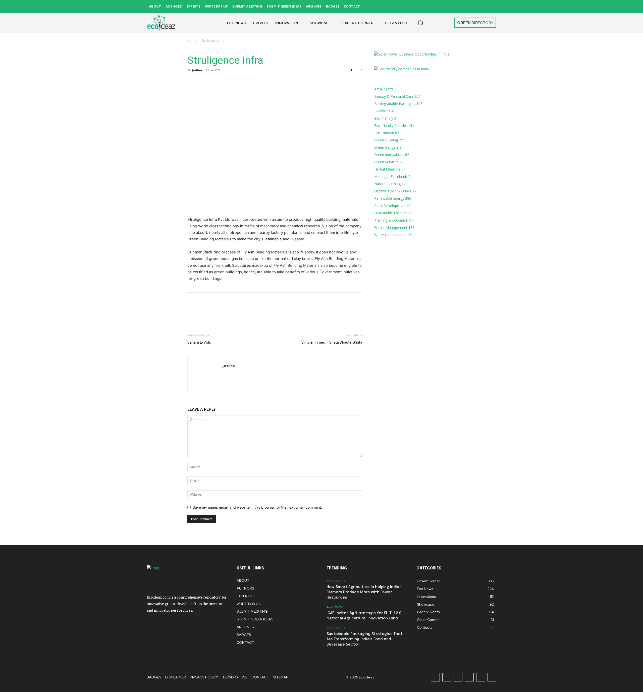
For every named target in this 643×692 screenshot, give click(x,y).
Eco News (335, 606)
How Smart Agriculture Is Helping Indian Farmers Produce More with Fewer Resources (364, 592)
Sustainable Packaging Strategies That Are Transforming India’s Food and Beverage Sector (365, 639)
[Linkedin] (458, 6)
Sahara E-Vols (199, 342)
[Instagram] (446, 6)
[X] (480, 6)
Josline (197, 70)
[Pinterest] (469, 6)
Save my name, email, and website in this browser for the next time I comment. (257, 507)
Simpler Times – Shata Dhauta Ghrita (331, 342)
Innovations (336, 580)
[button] (420, 23)
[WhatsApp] (227, 82)
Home (191, 40)
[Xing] (226, 376)
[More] (239, 82)
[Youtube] (492, 6)
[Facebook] (435, 6)
